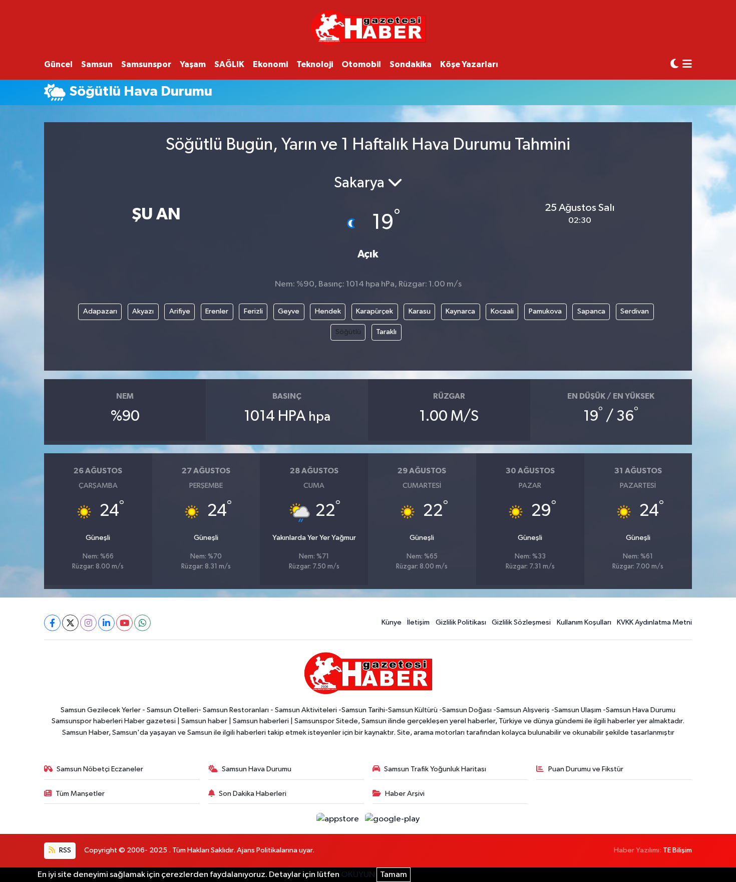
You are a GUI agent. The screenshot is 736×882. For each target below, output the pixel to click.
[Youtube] (124, 623)
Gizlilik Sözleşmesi (521, 622)
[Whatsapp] (142, 623)
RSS (64, 850)
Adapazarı (100, 311)
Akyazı (143, 311)
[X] (70, 623)
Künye (392, 622)
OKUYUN (358, 874)
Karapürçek (374, 311)
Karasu (420, 311)
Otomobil (361, 64)
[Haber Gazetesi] (368, 27)
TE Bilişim (677, 850)
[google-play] (392, 818)
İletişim (418, 622)
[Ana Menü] (687, 65)
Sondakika (411, 64)
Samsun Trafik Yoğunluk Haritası (435, 769)
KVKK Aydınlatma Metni (654, 622)
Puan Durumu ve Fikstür (585, 769)
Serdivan (634, 311)
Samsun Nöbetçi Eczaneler (100, 769)
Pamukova (545, 311)
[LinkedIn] (106, 623)
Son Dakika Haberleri (252, 793)
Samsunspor (146, 64)
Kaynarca (460, 311)
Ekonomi (270, 64)
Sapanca (591, 311)
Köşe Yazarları (469, 64)
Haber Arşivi (405, 793)
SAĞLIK (229, 64)
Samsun (97, 64)
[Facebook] (52, 623)
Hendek (328, 311)
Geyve (288, 311)
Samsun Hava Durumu (256, 769)
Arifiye (179, 311)
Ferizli (253, 311)
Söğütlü (348, 332)
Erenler (216, 311)
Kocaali (502, 311)
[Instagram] (88, 623)
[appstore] (338, 818)
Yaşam (193, 64)
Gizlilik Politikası (461, 622)
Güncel (58, 64)
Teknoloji (314, 64)
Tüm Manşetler (80, 793)
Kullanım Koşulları (584, 622)
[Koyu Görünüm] (674, 64)
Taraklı (386, 332)
